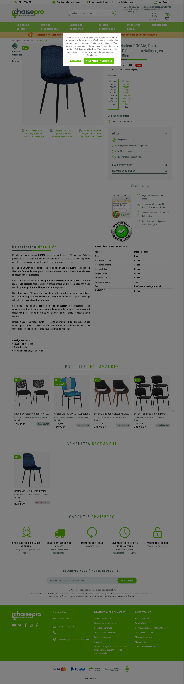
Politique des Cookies (85, 49)
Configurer (75, 61)
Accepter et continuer (99, 60)
